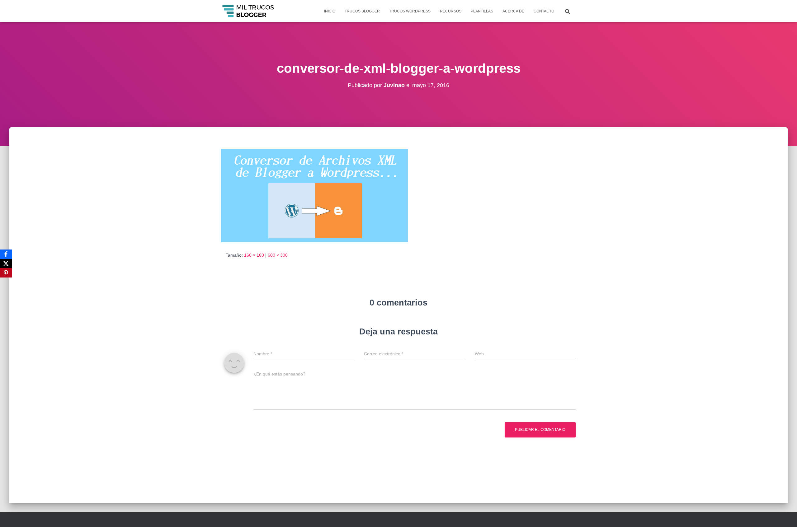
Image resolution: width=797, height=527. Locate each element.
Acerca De (513, 11)
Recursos (450, 11)
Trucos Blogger (362, 11)
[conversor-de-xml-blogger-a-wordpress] (314, 195)
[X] (6, 263)
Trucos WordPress (410, 11)
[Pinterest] (6, 272)
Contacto (544, 11)
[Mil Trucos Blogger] (248, 11)
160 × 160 (254, 255)
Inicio (329, 11)
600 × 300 (278, 255)
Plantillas (482, 11)
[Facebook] (6, 254)
